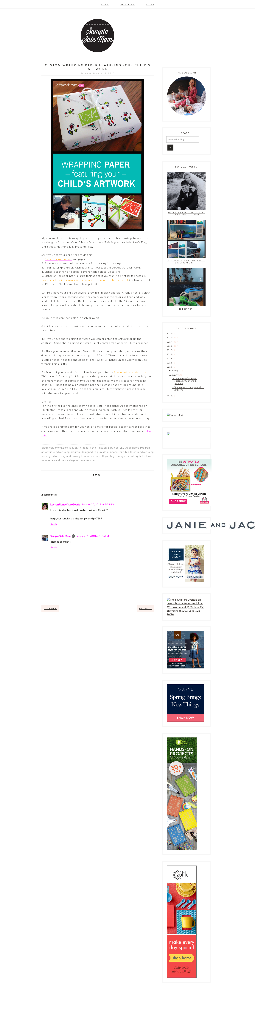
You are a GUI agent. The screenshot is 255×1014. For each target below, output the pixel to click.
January (173, 375)
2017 (169, 350)
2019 (169, 341)
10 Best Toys (186, 309)
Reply (53, 524)
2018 (169, 346)
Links (150, 4)
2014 (169, 362)
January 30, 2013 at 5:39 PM (98, 504)
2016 (169, 354)
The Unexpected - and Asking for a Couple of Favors (186, 214)
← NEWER (50, 608)
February (174, 370)
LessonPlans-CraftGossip (65, 504)
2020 (169, 337)
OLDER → (145, 608)
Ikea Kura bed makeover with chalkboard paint (186, 262)
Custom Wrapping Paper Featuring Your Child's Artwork (185, 380)
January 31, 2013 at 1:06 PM (92, 536)
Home (105, 4)
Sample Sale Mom (60, 536)
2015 (169, 358)
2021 (169, 333)
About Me (127, 4)
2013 (169, 367)
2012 (169, 396)
